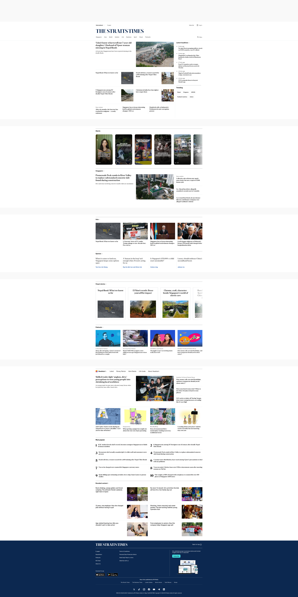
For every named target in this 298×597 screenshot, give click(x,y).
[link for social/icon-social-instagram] (144, 589)
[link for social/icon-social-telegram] (159, 589)
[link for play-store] (112, 574)
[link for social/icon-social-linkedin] (164, 589)
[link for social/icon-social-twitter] (134, 589)
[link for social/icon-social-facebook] (149, 589)
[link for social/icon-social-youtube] (154, 589)
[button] (100, 25)
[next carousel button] (199, 151)
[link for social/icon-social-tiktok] (139, 589)
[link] (120, 31)
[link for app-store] (101, 574)
